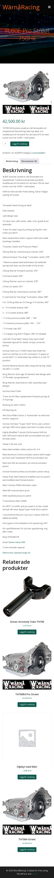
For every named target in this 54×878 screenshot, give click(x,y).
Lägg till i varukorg (19, 144)
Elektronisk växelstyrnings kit (16, 552)
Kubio (34, 873)
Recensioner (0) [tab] (29, 161)
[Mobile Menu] (49, 7)
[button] (47, 74)
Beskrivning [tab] (12, 161)
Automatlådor (38, 152)
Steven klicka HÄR (16, 542)
